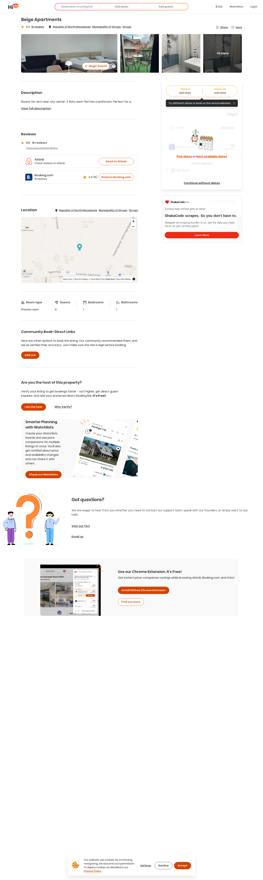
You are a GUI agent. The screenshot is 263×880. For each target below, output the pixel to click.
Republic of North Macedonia (72, 27)
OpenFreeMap (81, 278)
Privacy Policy (92, 871)
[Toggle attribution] (134, 279)
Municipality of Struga (106, 27)
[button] (219, 6)
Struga (126, 27)
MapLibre (67, 278)
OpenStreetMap (123, 278)
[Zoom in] (133, 221)
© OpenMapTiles (97, 278)
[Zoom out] (133, 226)
